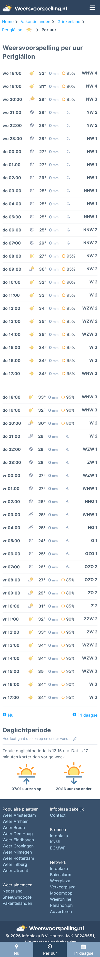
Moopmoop (61, 893)
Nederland (13, 891)
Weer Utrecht (15, 870)
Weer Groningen (18, 845)
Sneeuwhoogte (17, 897)
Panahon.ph (61, 905)
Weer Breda (14, 827)
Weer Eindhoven (18, 839)
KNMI (55, 841)
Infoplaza (59, 835)
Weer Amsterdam (19, 815)
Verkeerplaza (62, 886)
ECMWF (57, 847)
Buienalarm (60, 874)
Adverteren (61, 911)
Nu (10, 715)
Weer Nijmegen (17, 852)
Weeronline (60, 899)
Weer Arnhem (15, 821)
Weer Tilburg (15, 864)
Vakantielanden (17, 903)
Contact (58, 815)
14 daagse (87, 715)
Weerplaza (60, 880)
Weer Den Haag (18, 833)
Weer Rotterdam (18, 858)
